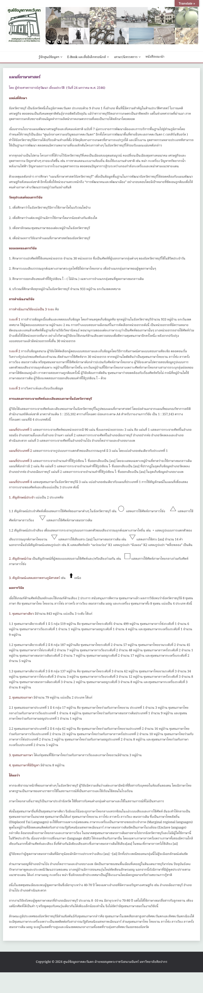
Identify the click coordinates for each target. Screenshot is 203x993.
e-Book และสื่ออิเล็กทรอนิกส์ (86, 57)
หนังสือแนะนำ (155, 56)
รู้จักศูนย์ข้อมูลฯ (49, 57)
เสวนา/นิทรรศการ (126, 57)
